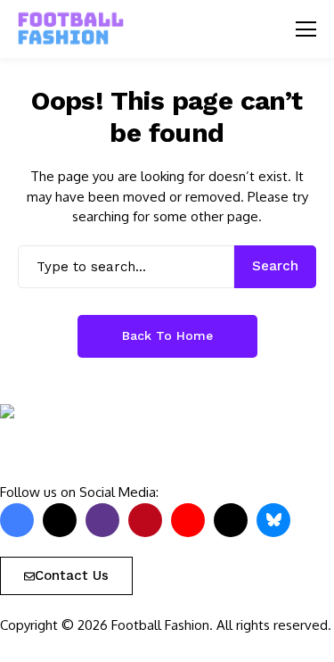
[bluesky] (273, 520)
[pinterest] (145, 520)
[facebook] (17, 520)
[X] (60, 520)
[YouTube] (188, 520)
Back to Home (167, 335)
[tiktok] (231, 520)
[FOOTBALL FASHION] (71, 29)
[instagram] (102, 520)
